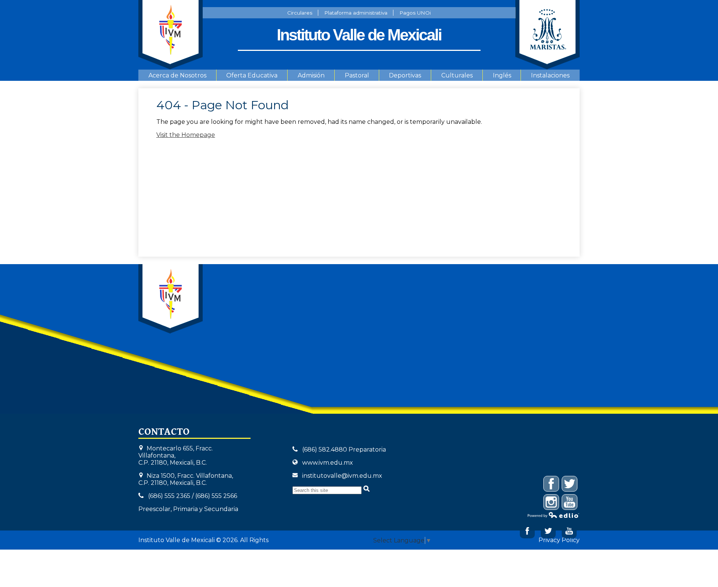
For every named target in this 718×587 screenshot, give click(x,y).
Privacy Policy (559, 540)
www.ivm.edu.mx (327, 462)
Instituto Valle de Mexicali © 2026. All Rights (203, 540)
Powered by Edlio (553, 515)
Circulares (299, 13)
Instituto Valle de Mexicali (170, 299)
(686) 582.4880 (324, 449)
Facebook (527, 530)
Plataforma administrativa (355, 13)
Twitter (548, 530)
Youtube (569, 530)
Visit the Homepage (185, 134)
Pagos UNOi (415, 13)
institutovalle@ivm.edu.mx (342, 475)
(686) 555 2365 (169, 495)
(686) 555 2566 (216, 495)
